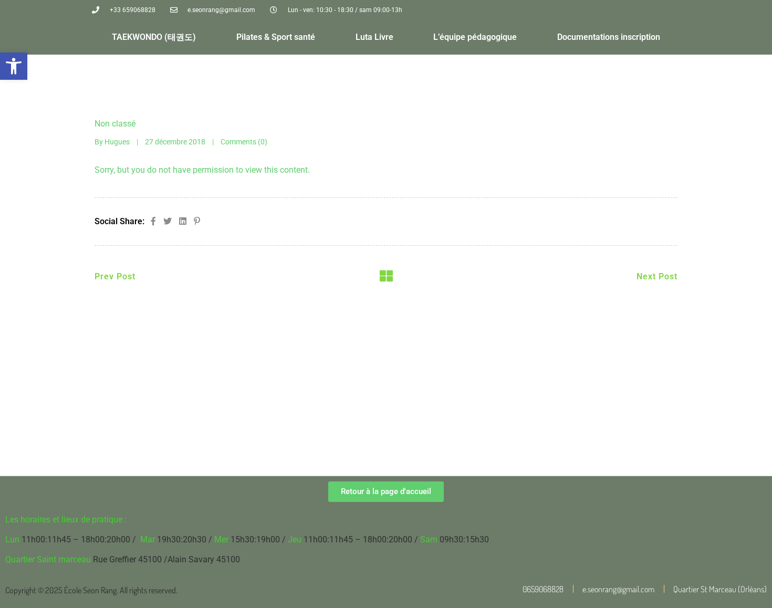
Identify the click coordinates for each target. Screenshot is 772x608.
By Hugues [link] (112, 142)
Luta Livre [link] (374, 37)
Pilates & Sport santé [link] (275, 37)
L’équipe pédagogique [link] (475, 37)
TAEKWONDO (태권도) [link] (154, 37)
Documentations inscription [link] (608, 37)
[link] (13, 66)
